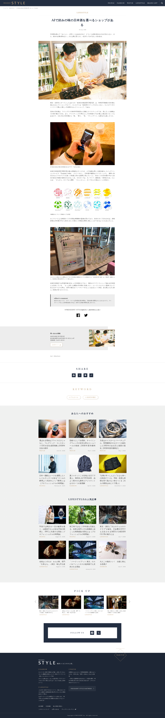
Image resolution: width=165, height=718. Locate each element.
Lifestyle (140, 3)
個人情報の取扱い (58, 706)
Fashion (121, 3)
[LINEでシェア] (85, 375)
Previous (37, 605)
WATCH (73, 669)
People (111, 3)
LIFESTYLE (44, 687)
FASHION (43, 669)
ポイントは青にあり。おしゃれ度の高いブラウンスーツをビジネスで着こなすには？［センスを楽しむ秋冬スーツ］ (51, 680)
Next (128, 605)
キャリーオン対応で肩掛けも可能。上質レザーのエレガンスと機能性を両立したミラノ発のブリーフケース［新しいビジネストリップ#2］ (51, 674)
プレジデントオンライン (68, 709)
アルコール (73, 397)
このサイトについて (43, 709)
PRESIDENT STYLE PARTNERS (81, 688)
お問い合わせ (55, 709)
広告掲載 (48, 706)
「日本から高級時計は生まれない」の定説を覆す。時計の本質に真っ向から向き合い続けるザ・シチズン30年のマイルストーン (82, 680)
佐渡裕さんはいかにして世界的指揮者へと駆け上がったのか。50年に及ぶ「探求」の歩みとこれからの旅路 (82, 674)
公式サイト (55, 345)
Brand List (152, 3)
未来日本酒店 (91, 397)
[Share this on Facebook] (74, 375)
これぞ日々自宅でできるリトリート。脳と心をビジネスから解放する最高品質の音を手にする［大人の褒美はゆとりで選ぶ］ (51, 692)
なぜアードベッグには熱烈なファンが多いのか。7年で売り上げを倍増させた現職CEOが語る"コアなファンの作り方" (51, 698)
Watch (130, 3)
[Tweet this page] (79, 375)
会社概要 (40, 706)
